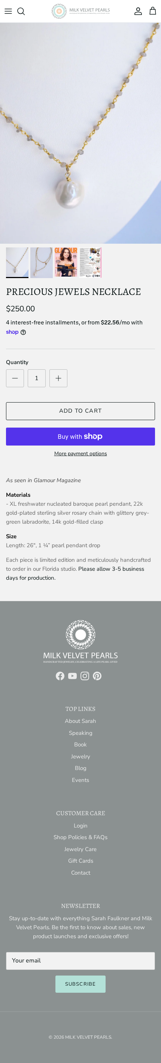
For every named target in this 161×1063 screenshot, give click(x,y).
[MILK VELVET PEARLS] (81, 11)
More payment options (80, 454)
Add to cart (80, 411)
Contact (80, 872)
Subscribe (80, 984)
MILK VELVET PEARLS (88, 1037)
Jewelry (80, 756)
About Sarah (80, 721)
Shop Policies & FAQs (80, 837)
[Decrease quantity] (15, 378)
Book (80, 744)
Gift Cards (80, 861)
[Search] (24, 11)
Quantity (17, 362)
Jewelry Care (80, 849)
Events (80, 780)
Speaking (80, 733)
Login (81, 825)
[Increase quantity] (58, 378)
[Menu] (8, 11)
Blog (80, 768)
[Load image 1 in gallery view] (80, 133)
